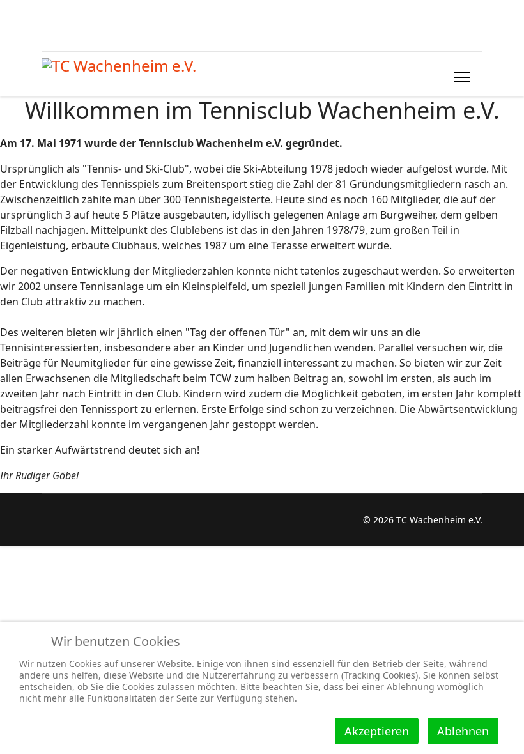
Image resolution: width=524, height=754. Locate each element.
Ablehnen (463, 731)
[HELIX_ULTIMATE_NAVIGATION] (462, 77)
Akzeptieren (376, 731)
